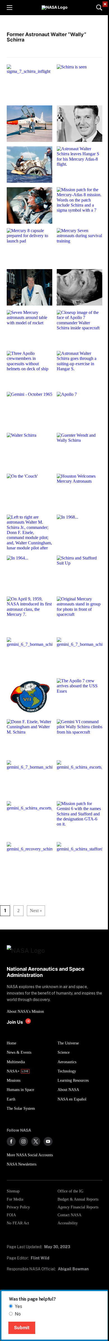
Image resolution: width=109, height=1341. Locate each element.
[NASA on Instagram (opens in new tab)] (23, 1141)
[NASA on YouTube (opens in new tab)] (48, 1141)
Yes (18, 1306)
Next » (36, 910)
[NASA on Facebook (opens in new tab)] (11, 1141)
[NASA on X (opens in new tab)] (35, 1141)
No (18, 1314)
